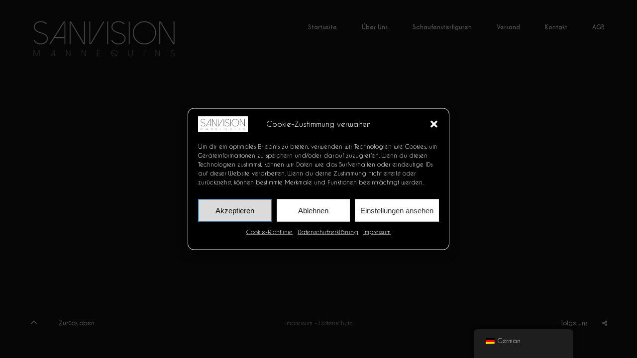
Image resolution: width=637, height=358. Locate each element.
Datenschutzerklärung (328, 231)
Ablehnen (313, 210)
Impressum (377, 231)
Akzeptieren (234, 210)
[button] (434, 124)
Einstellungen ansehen (396, 210)
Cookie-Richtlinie (269, 231)
